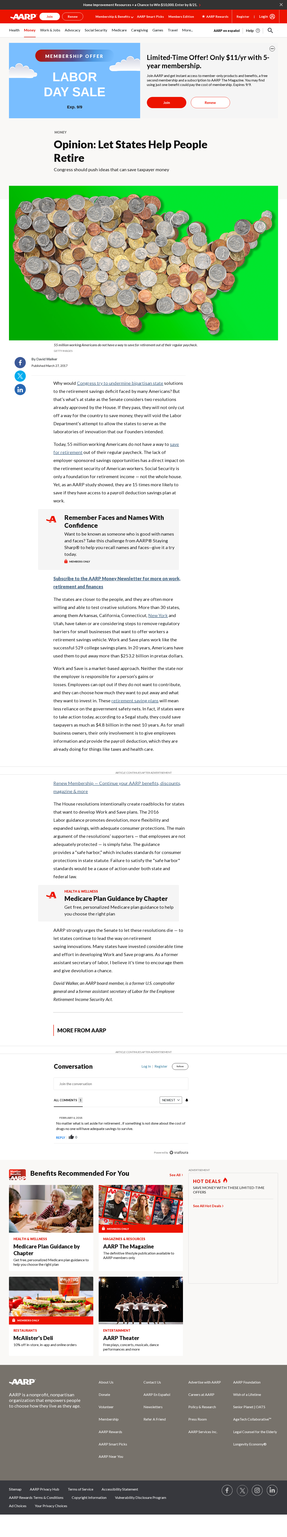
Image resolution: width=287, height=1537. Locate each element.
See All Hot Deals (207, 1206)
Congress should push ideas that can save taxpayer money (111, 169)
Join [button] (50, 16)
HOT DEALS (207, 1181)
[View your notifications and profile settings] (186, 1100)
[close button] (272, 48)
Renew (210, 102)
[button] (270, 30)
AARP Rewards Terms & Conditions (36, 1497)
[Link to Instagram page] (257, 1490)
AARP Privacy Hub (44, 1489)
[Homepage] (23, 16)
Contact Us (152, 1382)
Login (263, 16)
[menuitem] (14, 32)
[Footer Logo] (45, 1381)
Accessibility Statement (120, 1489)
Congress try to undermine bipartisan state (120, 383)
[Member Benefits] (19, 1174)
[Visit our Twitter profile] (242, 1490)
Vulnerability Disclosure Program (140, 1497)
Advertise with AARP (204, 1382)
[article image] (253, 30)
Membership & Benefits (113, 16)
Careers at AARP (201, 1394)
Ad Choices (17, 1506)
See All (175, 1175)
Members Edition (181, 16)
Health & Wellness (81, 891)
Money (60, 132)
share (162, 1137)
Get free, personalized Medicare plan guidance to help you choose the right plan (119, 910)
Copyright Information (89, 1497)
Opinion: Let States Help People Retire (130, 151)
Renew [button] (73, 16)
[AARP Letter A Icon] (51, 899)
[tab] (68, 1100)
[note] (143, 348)
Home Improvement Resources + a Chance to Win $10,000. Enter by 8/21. (140, 5)
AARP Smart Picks (150, 16)
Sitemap (15, 1489)
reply (60, 1137)
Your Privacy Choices (51, 1506)
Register (243, 16)
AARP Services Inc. (202, 1432)
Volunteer (106, 1407)
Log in (146, 1066)
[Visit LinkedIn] (272, 1490)
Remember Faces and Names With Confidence (114, 521)
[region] (121, 1110)
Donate (104, 1394)
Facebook (20, 362)
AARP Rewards (110, 1432)
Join (166, 102)
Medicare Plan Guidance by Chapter (116, 898)
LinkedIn (20, 389)
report (178, 1137)
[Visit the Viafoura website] (178, 1152)
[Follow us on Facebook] (227, 1490)
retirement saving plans (135, 700)
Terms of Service (80, 1489)
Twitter (20, 376)
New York (158, 615)
